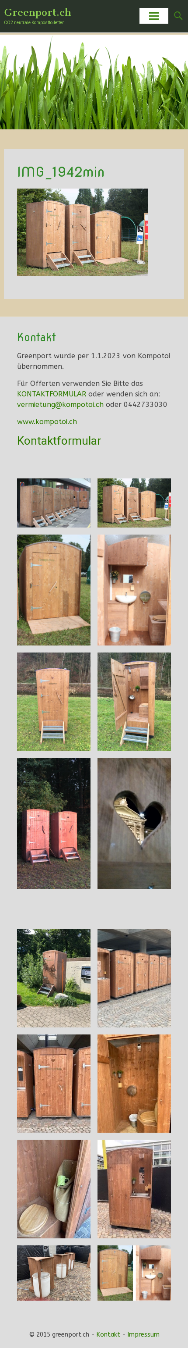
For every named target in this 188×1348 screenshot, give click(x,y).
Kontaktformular (59, 440)
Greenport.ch (37, 12)
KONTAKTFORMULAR (51, 394)
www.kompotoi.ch (47, 421)
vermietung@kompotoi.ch (60, 404)
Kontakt (108, 1334)
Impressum (144, 1334)
